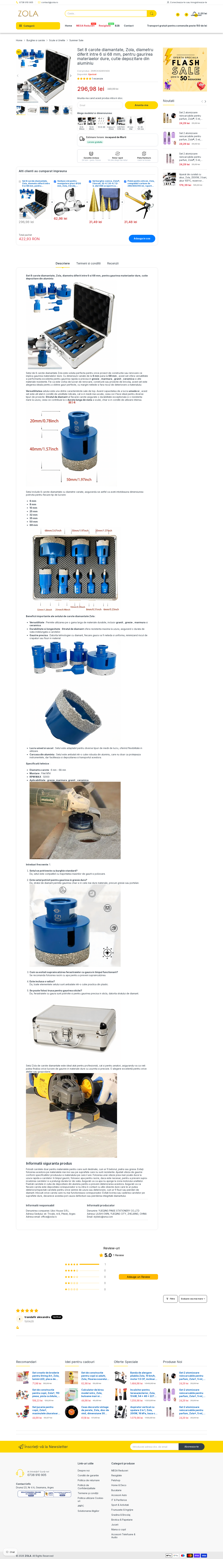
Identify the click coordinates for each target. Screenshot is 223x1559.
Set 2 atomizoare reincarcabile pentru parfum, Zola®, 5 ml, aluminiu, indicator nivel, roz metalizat (192, 157)
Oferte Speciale (126, 1362)
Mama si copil (118, 1529)
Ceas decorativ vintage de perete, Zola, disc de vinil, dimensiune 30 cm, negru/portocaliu (95, 1410)
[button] (84, 78)
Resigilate (116, 1475)
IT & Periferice (119, 1500)
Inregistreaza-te (199, 2)
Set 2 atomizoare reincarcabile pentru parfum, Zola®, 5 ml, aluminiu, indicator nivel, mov (192, 136)
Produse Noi (172, 1362)
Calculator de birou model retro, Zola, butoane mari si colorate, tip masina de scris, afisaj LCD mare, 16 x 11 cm (94, 1393)
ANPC (81, 1505)
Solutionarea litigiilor (88, 1511)
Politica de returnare (89, 1480)
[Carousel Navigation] (203, 101)
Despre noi (84, 1470)
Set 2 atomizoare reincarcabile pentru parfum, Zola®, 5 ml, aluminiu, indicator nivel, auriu (192, 115)
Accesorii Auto (119, 1495)
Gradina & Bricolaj (120, 1514)
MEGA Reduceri (119, 1470)
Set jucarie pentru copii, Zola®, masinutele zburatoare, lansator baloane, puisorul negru (46, 1410)
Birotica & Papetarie (122, 1519)
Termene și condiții (88, 1493)
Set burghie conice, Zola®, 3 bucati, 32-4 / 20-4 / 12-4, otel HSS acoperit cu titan (106, 183)
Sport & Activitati (120, 1504)
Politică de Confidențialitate (86, 1486)
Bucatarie (116, 1490)
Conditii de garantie (88, 1475)
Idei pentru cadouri (79, 1362)
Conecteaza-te (178, 2)
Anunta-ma (141, 105)
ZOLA (28, 1555)
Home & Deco (118, 1485)
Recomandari (26, 1362)
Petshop (115, 1480)
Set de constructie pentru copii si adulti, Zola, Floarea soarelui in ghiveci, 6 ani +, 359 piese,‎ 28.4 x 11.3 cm (94, 1376)
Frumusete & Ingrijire (122, 1509)
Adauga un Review (138, 1276)
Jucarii (114, 1524)
